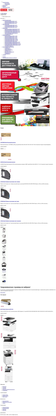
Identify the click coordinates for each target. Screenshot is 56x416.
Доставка (4, 387)
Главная (4, 56)
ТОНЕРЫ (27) (7, 47)
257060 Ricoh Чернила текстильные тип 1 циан (9, 201)
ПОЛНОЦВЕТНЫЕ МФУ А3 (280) (11, 40)
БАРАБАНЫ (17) (8, 48)
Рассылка (4, 410)
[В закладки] (4, 168)
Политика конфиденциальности (9, 389)
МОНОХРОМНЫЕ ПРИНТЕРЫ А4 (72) (12, 42)
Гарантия (4, 388)
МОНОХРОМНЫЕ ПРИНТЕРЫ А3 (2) (12, 30)
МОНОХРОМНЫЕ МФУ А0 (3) (11, 23)
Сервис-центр (5, 394)
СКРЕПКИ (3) (7, 53)
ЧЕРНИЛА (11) (8, 50)
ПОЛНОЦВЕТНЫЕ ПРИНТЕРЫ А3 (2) (12, 32)
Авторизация (7, 4)
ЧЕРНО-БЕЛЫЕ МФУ (7, 20)
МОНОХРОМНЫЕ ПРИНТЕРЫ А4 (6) (12, 29)
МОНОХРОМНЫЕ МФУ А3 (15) (11, 22)
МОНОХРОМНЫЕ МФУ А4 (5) (11, 21)
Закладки (4, 409)
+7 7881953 (3, 13)
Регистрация (7, 3)
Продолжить (2, 292)
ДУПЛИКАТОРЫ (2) (9, 34)
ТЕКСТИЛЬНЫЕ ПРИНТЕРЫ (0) (11, 33)
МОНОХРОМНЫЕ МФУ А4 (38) (11, 36)
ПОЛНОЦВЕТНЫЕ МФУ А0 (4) (11, 41)
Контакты (4, 386)
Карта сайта (5, 396)
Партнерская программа (7, 402)
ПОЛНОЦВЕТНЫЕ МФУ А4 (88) (11, 39)
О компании (5, 390)
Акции (4, 403)
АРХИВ (4, 54)
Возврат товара (5, 395)
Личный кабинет (6, 407)
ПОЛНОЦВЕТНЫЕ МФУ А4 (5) (11, 25)
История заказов (6, 408)
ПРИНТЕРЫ (5, 28)
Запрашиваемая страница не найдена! (10, 57)
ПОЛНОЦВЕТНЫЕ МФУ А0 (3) (11, 27)
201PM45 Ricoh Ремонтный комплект (7, 162)
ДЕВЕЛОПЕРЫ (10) (8, 49)
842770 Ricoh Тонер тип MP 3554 (6, 309)
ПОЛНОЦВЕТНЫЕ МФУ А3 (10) (11, 26)
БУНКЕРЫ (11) (7, 52)
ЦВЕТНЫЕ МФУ (6, 24)
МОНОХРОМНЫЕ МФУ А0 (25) (11, 38)
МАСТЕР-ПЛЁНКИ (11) (9, 51)
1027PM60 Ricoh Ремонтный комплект (8, 142)
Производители (5, 401)
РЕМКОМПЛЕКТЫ (6, 35)
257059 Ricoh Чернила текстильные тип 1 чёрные (10, 181)
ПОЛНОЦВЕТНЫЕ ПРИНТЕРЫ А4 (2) (12, 31)
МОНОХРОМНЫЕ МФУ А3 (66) (11, 37)
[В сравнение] (5, 168)
